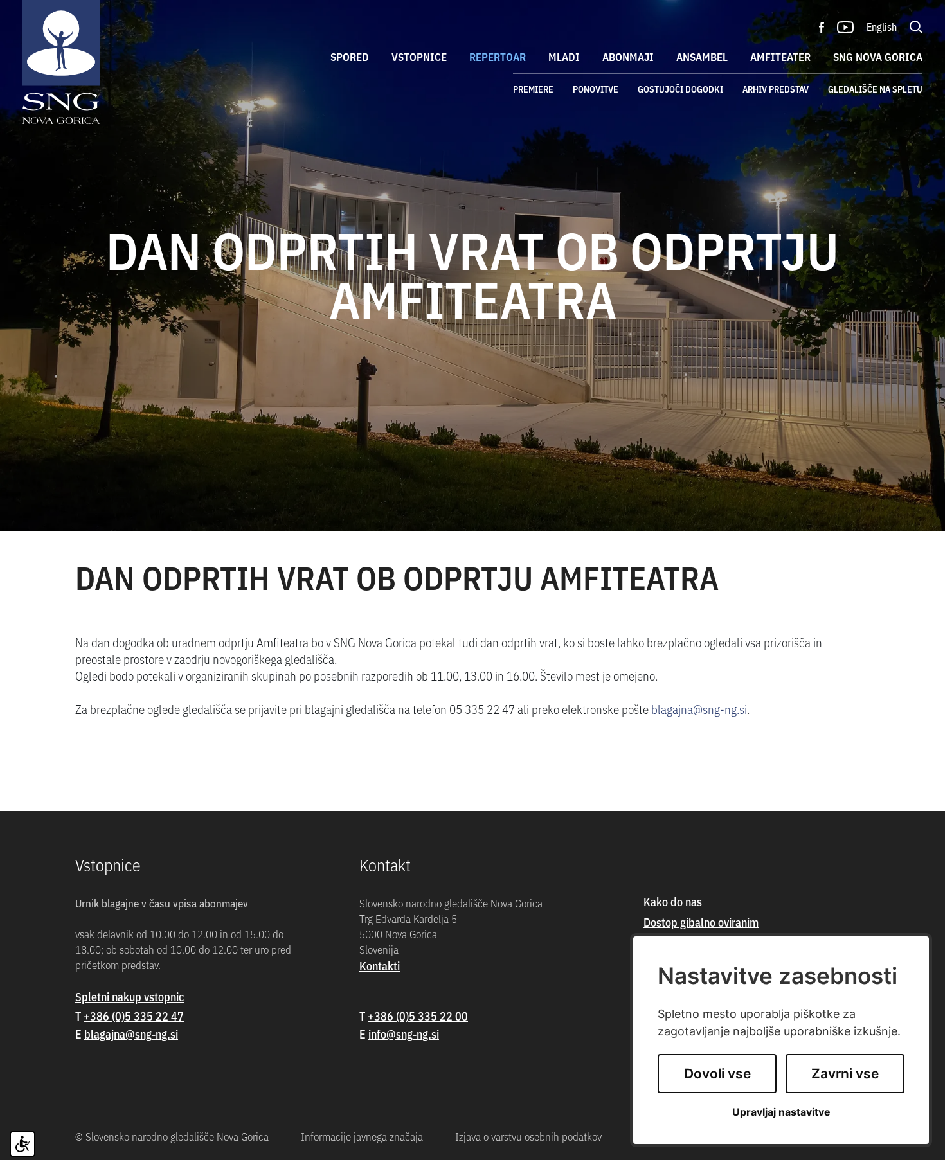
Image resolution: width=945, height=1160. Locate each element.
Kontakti (379, 966)
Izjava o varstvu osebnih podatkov (528, 1136)
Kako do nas (673, 901)
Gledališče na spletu (875, 88)
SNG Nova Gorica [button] (878, 56)
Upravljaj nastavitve (781, 1112)
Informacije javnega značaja (362, 1136)
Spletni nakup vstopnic (129, 996)
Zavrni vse (845, 1074)
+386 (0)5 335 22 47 (134, 1016)
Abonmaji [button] (628, 56)
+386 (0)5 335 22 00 (418, 1016)
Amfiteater (780, 56)
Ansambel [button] (702, 56)
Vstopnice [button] (419, 56)
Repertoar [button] (497, 56)
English (882, 26)
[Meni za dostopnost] (22, 1144)
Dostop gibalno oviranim (701, 922)
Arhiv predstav (775, 88)
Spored (349, 56)
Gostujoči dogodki (680, 88)
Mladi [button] (564, 56)
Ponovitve (595, 88)
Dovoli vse (717, 1074)
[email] (131, 1034)
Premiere (533, 88)
